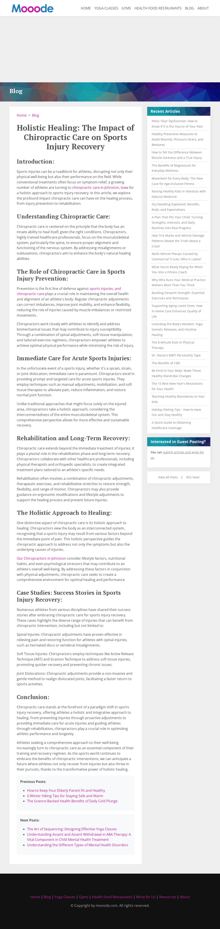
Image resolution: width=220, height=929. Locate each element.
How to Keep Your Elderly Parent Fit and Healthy (66, 790)
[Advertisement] (110, 50)
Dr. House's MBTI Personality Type (176, 355)
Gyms (126, 8)
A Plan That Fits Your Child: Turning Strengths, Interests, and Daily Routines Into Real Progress (177, 222)
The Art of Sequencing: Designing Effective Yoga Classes (72, 829)
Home (86, 8)
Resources (167, 897)
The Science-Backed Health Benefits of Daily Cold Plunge (72, 801)
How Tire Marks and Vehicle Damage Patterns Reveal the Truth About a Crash (178, 240)
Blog (189, 8)
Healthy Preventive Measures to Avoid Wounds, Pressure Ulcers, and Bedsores (177, 139)
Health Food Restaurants (158, 8)
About (203, 8)
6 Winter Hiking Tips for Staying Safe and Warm (65, 795)
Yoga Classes (106, 8)
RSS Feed (192, 477)
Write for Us (146, 897)
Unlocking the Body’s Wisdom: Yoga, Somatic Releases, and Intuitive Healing (177, 329)
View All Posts (168, 477)
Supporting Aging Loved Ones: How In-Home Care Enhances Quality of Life (177, 311)
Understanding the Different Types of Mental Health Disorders (77, 845)
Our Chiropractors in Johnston (41, 558)
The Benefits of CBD (166, 363)
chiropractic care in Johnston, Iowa (100, 187)
